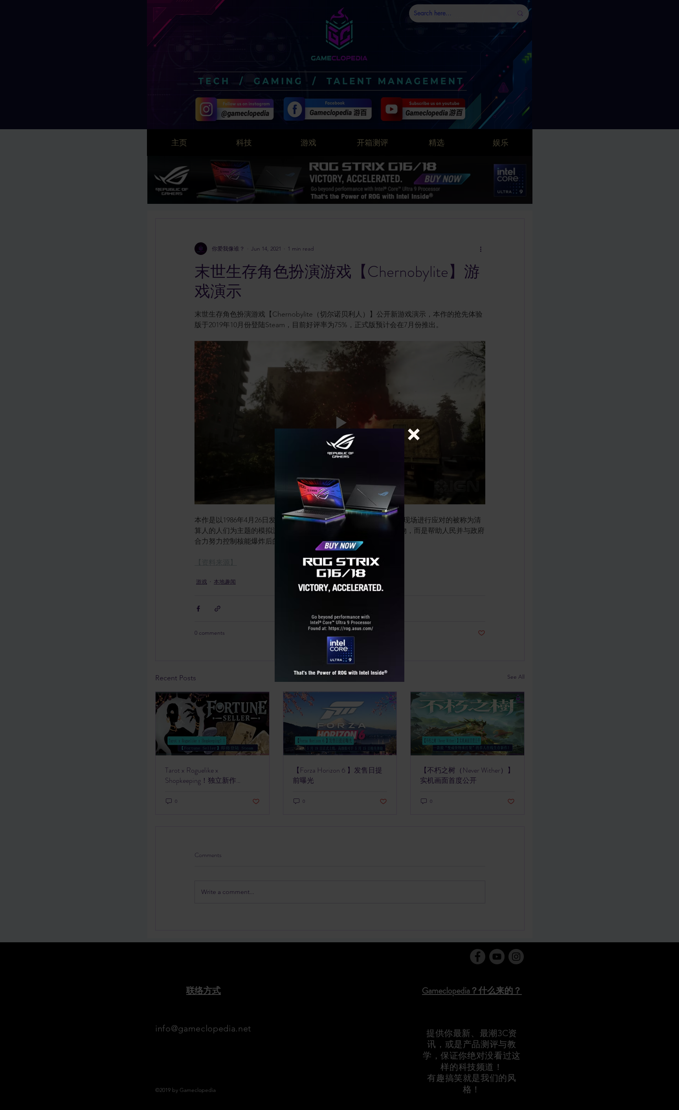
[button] (414, 434)
